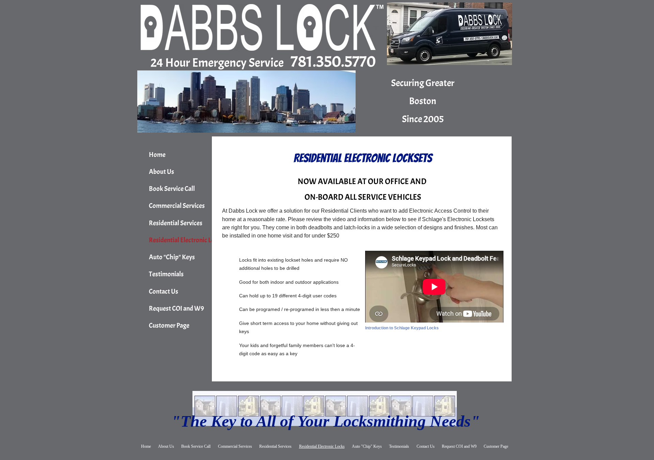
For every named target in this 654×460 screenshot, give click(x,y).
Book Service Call (172, 188)
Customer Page (169, 325)
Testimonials (166, 274)
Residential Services (175, 223)
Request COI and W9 (176, 308)
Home (157, 154)
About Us (161, 171)
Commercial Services (177, 205)
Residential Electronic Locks (186, 240)
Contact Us (163, 291)
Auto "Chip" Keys (172, 257)
